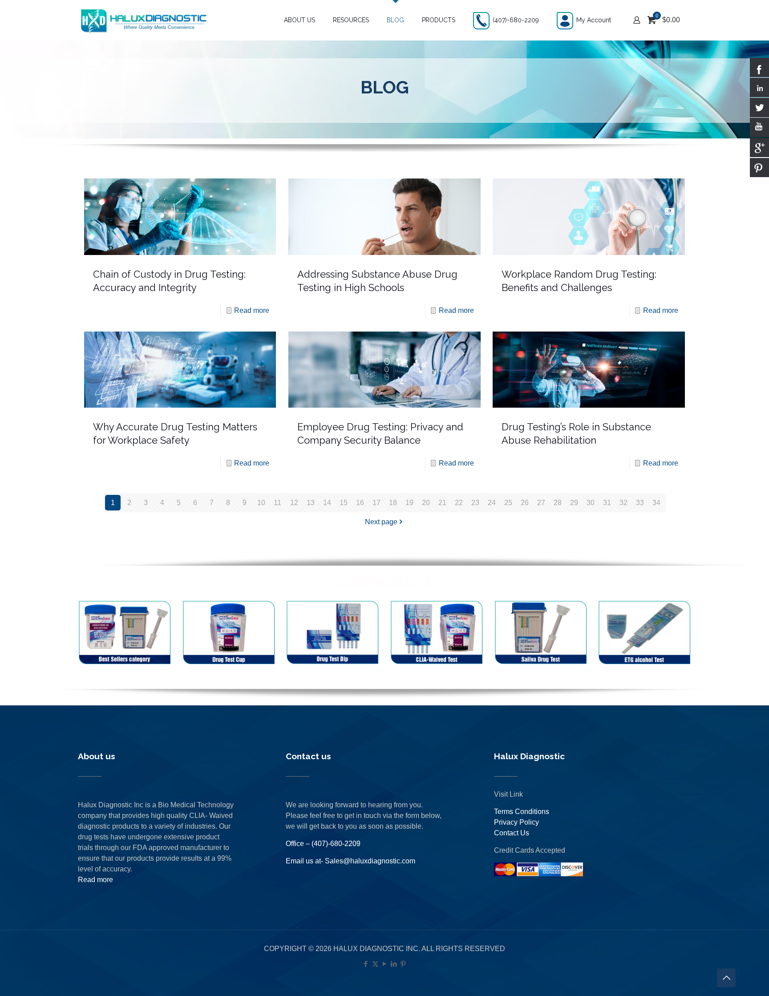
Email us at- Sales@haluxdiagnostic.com (350, 861)
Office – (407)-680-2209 (323, 843)
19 (409, 502)
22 (459, 502)
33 (640, 502)
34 (656, 502)
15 (344, 502)
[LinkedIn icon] (394, 964)
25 (508, 502)
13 (311, 502)
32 (623, 502)
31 (607, 502)
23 (475, 502)
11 (277, 502)
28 (558, 502)
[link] (124, 632)
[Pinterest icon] (403, 964)
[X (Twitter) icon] (375, 964)
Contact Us (511, 833)
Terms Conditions (521, 811)
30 (591, 502)
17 (376, 502)
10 (261, 502)
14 (327, 502)
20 (426, 502)
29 (574, 502)
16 (360, 502)
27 (541, 502)
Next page (381, 522)
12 (294, 502)
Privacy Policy (516, 822)
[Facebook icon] (366, 964)
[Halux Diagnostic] (143, 20)
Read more (251, 310)
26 (525, 502)
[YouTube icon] (384, 964)
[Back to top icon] (726, 977)
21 (442, 502)
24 (492, 502)
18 (393, 502)
